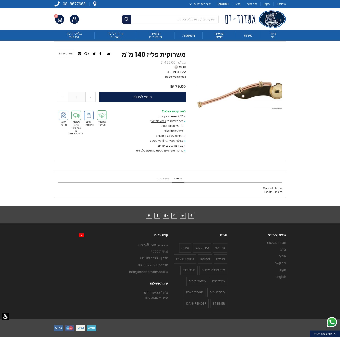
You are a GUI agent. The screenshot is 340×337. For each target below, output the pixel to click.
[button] (5, 316)
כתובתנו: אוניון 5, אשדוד (152, 244)
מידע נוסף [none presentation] (163, 178)
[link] (95, 4)
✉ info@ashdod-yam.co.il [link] (148, 272)
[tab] (178, 179)
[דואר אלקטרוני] (109, 54)
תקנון (282, 270)
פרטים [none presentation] (178, 178)
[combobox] (170, 19)
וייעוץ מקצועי (158, 121)
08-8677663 (74, 4)
